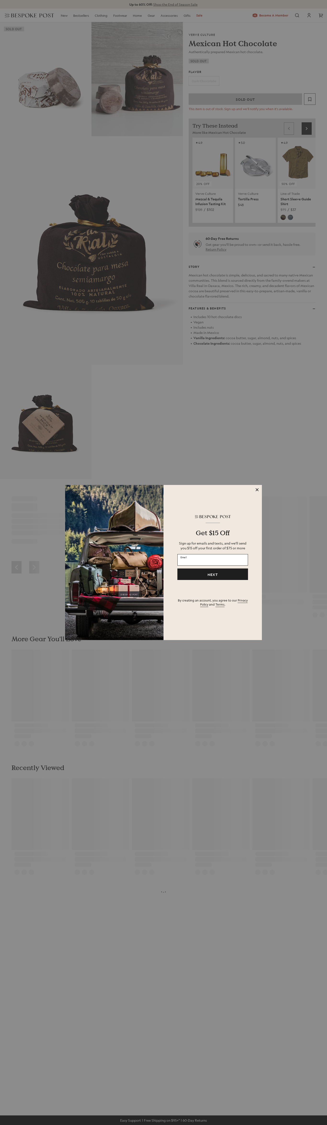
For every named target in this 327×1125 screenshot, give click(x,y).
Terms (220, 604)
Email (183, 557)
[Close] (257, 490)
